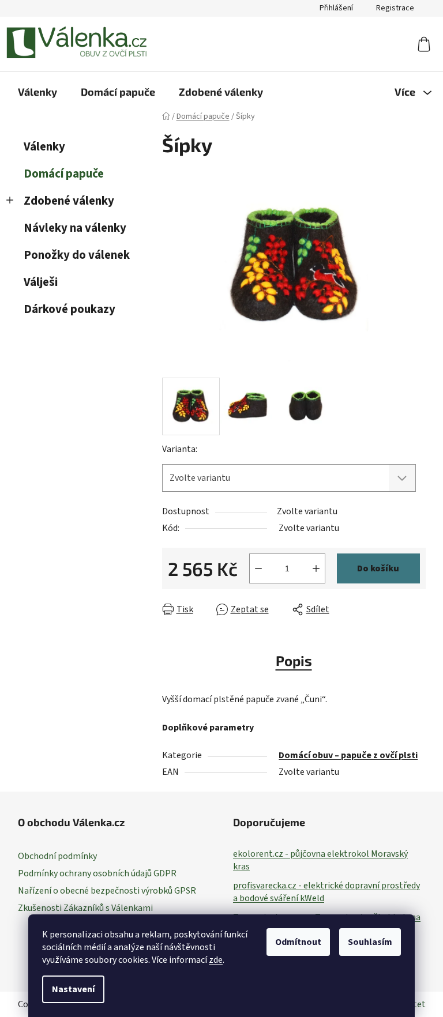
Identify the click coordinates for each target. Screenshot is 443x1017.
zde (216, 960)
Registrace (395, 8)
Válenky (44, 146)
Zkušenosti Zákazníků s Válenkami (85, 908)
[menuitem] (37, 91)
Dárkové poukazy (69, 309)
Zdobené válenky (69, 201)
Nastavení (73, 989)
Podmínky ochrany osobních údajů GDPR (97, 873)
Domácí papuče (64, 173)
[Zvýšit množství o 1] (316, 568)
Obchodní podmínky (57, 856)
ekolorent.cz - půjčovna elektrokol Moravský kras (320, 860)
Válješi (41, 282)
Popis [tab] (294, 660)
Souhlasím (370, 942)
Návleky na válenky (75, 228)
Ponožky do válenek (77, 255)
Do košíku (378, 568)
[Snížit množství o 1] (258, 568)
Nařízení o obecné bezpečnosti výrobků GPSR (107, 890)
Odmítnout (298, 942)
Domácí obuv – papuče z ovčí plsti (348, 755)
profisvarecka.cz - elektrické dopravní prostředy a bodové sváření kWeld (326, 892)
